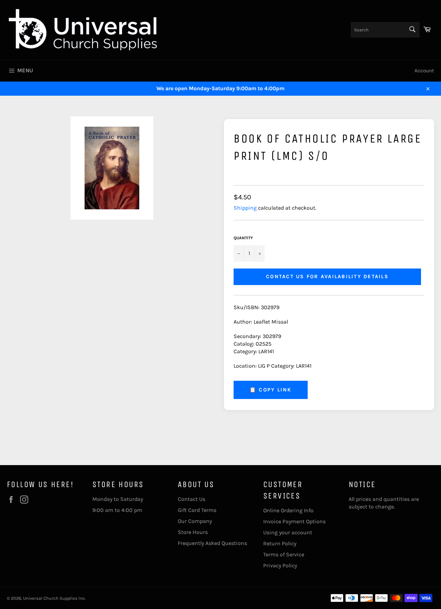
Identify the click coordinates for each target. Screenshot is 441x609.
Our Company (195, 521)
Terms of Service (283, 554)
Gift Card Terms (197, 510)
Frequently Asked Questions (212, 543)
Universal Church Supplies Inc (54, 598)
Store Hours (193, 532)
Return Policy (279, 543)
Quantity (243, 237)
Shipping (245, 207)
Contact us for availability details (327, 276)
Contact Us (191, 499)
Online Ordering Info (288, 510)
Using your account (287, 532)
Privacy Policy (280, 565)
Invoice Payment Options (294, 521)
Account (424, 70)
